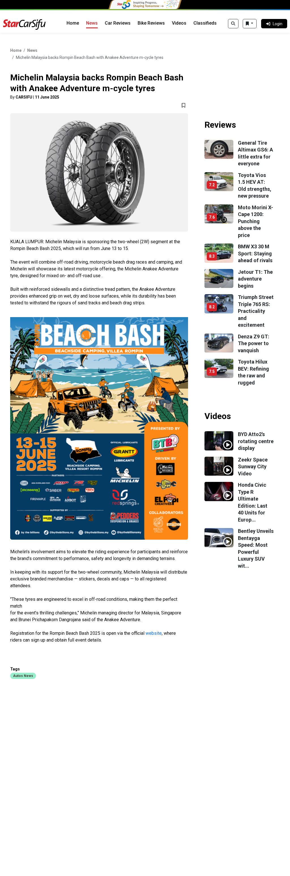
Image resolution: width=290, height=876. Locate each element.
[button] (23, 675)
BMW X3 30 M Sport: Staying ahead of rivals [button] (255, 253)
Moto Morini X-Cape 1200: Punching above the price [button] (255, 221)
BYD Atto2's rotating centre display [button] (256, 441)
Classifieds (205, 23)
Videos (179, 23)
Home (73, 23)
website (154, 633)
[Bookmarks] (250, 24)
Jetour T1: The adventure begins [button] (255, 279)
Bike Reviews (151, 23)
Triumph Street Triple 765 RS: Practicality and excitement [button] (256, 311)
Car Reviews (118, 23)
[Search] (233, 24)
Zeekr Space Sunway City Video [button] (253, 467)
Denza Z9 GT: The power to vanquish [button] (253, 343)
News (92, 23)
